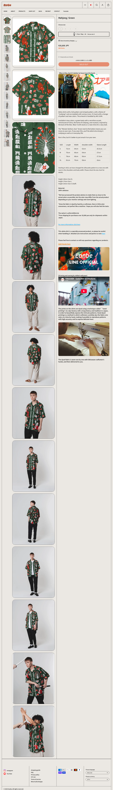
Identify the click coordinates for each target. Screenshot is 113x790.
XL (75, 29)
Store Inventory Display (67, 41)
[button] (85, 5)
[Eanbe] (7, 5)
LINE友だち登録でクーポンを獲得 (84, 60)
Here (103, 233)
